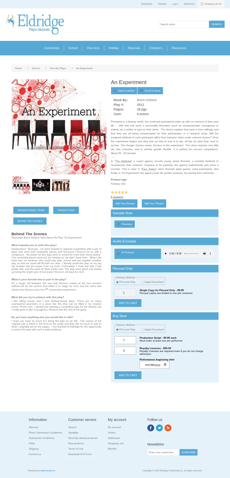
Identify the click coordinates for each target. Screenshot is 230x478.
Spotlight (73, 432)
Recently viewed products (82, 438)
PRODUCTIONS (66, 210)
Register (162, 4)
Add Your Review (125, 203)
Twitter (159, 427)
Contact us (35, 454)
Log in (175, 4)
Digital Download (154, 281)
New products (76, 443)
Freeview (127, 224)
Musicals (134, 48)
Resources (179, 48)
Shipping (34, 448)
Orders (112, 432)
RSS (168, 427)
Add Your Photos (154, 203)
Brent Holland (147, 100)
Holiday (114, 48)
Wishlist (112, 448)
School (73, 48)
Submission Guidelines (42, 438)
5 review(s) (117, 197)
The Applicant (123, 161)
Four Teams (149, 169)
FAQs (32, 443)
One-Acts (93, 48)
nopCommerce (47, 470)
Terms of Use (75, 448)
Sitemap (33, 427)
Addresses (114, 438)
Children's (155, 48)
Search (72, 427)
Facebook (150, 427)
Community (51, 48)
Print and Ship (127, 281)
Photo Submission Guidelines (45, 432)
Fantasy (115, 183)
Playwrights (146, 4)
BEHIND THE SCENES (30, 221)
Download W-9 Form (80, 454)
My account (114, 427)
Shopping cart (116, 443)
